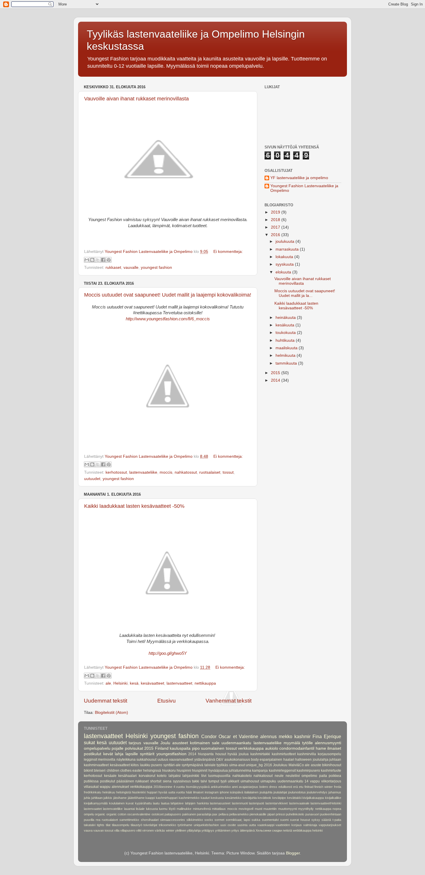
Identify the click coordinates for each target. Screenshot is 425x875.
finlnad (308, 786)
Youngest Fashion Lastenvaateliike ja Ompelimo (304, 188)
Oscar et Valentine (238, 736)
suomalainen (212, 748)
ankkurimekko (221, 786)
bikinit (88, 771)
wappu (105, 787)
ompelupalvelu (97, 748)
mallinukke (184, 808)
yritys (235, 830)
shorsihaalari (150, 819)
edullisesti (285, 786)
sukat (89, 742)
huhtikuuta (286, 340)
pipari (271, 814)
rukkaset (113, 267)
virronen (148, 830)
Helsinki (120, 683)
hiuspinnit (199, 771)
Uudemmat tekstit (105, 701)
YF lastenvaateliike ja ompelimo (299, 178)
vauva (88, 830)
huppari (152, 792)
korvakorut (147, 776)
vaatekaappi (265, 825)
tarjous (135, 743)
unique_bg (254, 765)
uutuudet (92, 479)
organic (100, 814)
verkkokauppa (251, 748)
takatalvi (89, 825)
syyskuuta (285, 264)
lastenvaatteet (179, 683)
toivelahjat (150, 825)
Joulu (165, 743)
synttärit (147, 754)
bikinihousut (331, 765)
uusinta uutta (246, 825)
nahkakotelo (242, 776)
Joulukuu (280, 765)
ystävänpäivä (204, 760)
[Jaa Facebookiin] (103, 260)
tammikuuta (287, 363)
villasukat (91, 787)
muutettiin (270, 808)
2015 (276, 373)
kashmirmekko (189, 797)
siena (167, 781)
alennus (268, 736)
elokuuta (284, 272)
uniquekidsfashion (206, 825)
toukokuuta (286, 332)
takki (195, 781)
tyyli (224, 781)
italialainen (251, 792)
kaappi (150, 797)
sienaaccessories (172, 819)
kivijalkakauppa (313, 797)
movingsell (246, 808)
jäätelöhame (136, 797)
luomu (163, 808)
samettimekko (129, 819)
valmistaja (310, 825)
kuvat (130, 803)
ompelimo (309, 776)
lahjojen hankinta (197, 803)
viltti (138, 830)
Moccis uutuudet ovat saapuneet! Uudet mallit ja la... (304, 293)
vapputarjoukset (330, 825)
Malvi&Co (296, 765)
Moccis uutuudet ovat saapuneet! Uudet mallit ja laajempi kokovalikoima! (167, 295)
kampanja (260, 771)
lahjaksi (175, 776)
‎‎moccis (166, 472)
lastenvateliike (113, 808)
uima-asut (237, 765)
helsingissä (152, 771)
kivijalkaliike (333, 797)
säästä (326, 819)
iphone (224, 792)
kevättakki (294, 797)
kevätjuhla (250, 797)
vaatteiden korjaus (289, 825)
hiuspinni (184, 771)
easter (137, 771)
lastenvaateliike (143, 472)
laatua (165, 803)
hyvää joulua (238, 754)
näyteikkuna (126, 760)
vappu (315, 781)
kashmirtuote (331, 771)
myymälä (292, 743)
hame (321, 748)
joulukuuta (285, 241)
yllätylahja (194, 830)
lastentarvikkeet (276, 803)
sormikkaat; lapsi (238, 819)
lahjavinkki (190, 776)
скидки (277, 830)
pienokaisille (258, 814)
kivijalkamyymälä (96, 803)
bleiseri (100, 771)
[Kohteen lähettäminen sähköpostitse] (87, 260)
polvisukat (134, 748)
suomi (284, 819)
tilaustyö (136, 825)
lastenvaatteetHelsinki (326, 803)
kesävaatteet (152, 683)
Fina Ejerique (327, 736)
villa (116, 830)
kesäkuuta (285, 325)
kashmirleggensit (282, 771)
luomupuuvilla (219, 776)
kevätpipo (279, 797)
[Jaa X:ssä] (98, 260)
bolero (263, 786)
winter (170, 830)
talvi (204, 781)
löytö (172, 808)
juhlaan (335, 760)
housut (220, 754)
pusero (156, 765)
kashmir (302, 736)
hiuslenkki (139, 792)
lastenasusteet (220, 803)
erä (295, 786)
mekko (285, 736)
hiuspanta (206, 754)
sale (215, 743)
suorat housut (300, 819)
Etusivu (166, 701)
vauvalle (130, 267)
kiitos (135, 765)
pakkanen (189, 814)
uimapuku (268, 781)
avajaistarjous (248, 786)
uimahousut (250, 781)
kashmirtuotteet (284, 754)
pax (214, 814)
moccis (232, 808)
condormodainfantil (296, 748)
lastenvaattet (93, 808)
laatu (156, 803)
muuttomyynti (287, 808)
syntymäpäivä (192, 765)
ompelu (89, 814)
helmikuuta (286, 355)
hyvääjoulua (218, 771)
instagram (212, 792)
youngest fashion (156, 267)
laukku (145, 765)
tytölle (307, 743)
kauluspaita (180, 748)
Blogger (293, 853)
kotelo (162, 776)
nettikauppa (205, 683)
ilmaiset (198, 792)
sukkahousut (146, 760)
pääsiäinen (125, 781)
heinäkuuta (286, 317)
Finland (162, 748)
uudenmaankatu (236, 743)
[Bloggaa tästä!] (92, 260)
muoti (258, 808)
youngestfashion (171, 754)
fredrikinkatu (92, 792)
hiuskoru (169, 771)
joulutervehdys (317, 792)
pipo (196, 748)
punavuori (312, 814)
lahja (119, 754)
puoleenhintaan (330, 814)
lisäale (140, 808)
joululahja (320, 760)
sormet (219, 819)
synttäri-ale (172, 765)
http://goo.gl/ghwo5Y (168, 653)
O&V (219, 760)
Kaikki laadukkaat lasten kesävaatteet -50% (134, 506)
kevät (108, 754)
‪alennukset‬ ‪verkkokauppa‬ (132, 787)
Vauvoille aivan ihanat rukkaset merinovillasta (136, 99)
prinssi (280, 814)
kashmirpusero (308, 771)
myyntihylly (306, 808)
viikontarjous (331, 781)
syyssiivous (182, 781)
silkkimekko (194, 819)
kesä (134, 683)
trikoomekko (167, 825)
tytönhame (185, 825)
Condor (209, 736)
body (255, 760)
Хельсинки (263, 830)
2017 (276, 227)
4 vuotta (179, 786)
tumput (213, 781)
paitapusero (173, 814)
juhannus (334, 792)
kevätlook (264, 797)
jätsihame (120, 797)
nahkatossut (186, 472)
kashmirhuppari (167, 797)
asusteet (180, 743)
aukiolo (271, 748)
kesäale (110, 776)
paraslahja (204, 814)
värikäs (160, 830)
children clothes (119, 771)
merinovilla (106, 760)
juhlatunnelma (240, 771)
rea (98, 819)
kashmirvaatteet (96, 765)
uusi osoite (228, 825)
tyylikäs (222, 765)
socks (208, 819)
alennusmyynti (328, 743)
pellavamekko (239, 814)
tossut (228, 472)
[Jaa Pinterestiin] (109, 260)
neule (279, 776)
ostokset (157, 814)
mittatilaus (219, 808)
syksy (315, 819)
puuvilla (89, 819)
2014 (276, 380)
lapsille (131, 754)
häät (189, 792)
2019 (276, 212)
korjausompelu (329, 754)
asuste (316, 765)
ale (108, 683)
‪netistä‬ (287, 830)
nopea (336, 808)
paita (323, 776)
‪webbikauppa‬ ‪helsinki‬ (308, 830)
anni (235, 786)
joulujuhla (266, 792)
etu (301, 786)
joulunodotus (297, 792)
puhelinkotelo (295, 814)
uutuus (163, 760)
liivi (203, 776)
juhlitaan (97, 797)
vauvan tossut (103, 830)
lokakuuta (285, 257)
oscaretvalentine (138, 814)
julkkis (108, 797)
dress (273, 786)
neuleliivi (293, 776)
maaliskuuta (287, 348)
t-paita (336, 819)
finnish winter (323, 786)
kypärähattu (143, 803)
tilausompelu (120, 825)
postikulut (107, 781)
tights (100, 825)
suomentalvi (270, 819)
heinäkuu (108, 792)
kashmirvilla (306, 754)
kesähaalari (127, 776)
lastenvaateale (299, 803)
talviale (210, 765)
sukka (256, 819)
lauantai (129, 808)
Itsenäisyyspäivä (198, 786)
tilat (108, 825)
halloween (303, 760)
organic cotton (116, 814)
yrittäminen (222, 830)
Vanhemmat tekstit (229, 701)
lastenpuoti (256, 803)
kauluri (205, 797)
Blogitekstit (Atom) (111, 712)
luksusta (152, 808)
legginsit (90, 760)
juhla (87, 797)
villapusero (127, 830)
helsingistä (123, 792)
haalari (288, 760)
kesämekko (233, 797)
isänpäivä (236, 792)
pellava (223, 814)
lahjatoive (177, 803)
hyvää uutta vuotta (171, 792)
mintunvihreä (202, 808)
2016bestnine (163, 786)
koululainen (117, 803)
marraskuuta (288, 249)
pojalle (117, 748)
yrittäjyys (208, 830)
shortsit (155, 781)
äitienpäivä (247, 830)
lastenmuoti (240, 803)
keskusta (217, 797)
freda (337, 786)
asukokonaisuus (237, 760)
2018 (276, 220)
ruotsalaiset (209, 472)
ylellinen (180, 830)
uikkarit (233, 781)
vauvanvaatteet (181, 760)
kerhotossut (116, 472)
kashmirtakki (260, 754)
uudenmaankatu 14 (293, 781)
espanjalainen (271, 760)
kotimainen (200, 743)
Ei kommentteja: (228, 251)
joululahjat (280, 792)
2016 (276, 235)
